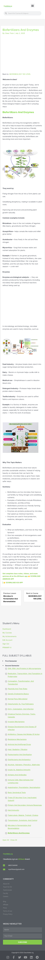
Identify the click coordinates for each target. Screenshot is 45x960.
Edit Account (7, 640)
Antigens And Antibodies (17, 775)
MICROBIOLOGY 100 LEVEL (20, 74)
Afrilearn (21, 859)
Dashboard (7, 629)
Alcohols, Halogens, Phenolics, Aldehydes (24, 765)
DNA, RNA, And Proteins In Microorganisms (24, 668)
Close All (13, 840)
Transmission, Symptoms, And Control (22, 820)
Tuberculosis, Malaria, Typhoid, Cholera (23, 815)
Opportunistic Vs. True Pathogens (21, 704)
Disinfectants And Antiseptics (19, 760)
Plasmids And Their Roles (17, 689)
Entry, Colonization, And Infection (21, 709)
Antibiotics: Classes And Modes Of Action (24, 734)
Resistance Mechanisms (17, 739)
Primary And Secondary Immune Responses (25, 805)
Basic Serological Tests (17, 792)
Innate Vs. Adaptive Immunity (19, 770)
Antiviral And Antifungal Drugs (19, 744)
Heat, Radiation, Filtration (17, 749)
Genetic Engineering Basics (18, 694)
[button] (33, 6)
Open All (6, 840)
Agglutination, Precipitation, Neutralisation (24, 787)
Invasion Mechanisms (16, 722)
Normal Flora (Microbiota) (17, 699)
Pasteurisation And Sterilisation (20, 754)
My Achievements (9, 636)
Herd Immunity (13, 810)
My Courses (7, 633)
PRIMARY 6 (7, 647)
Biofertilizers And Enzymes (19, 833)
